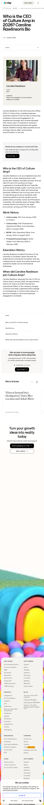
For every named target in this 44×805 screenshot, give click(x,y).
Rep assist (7, 675)
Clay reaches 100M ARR (32, 702)
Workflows (7, 719)
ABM (5, 670)
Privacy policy (8, 762)
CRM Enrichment (10, 683)
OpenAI (26, 664)
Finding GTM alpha (30, 700)
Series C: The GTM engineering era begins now (32, 706)
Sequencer (8, 706)
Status (26, 753)
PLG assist (7, 672)
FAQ (5, 752)
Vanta (26, 667)
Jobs (25, 747)
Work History (9, 328)
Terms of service (9, 765)
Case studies (28, 686)
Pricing (6, 727)
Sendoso (27, 672)
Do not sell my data (11, 767)
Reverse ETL (8, 678)
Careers (26, 744)
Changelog (8, 729)
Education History (11, 334)
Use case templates (11, 744)
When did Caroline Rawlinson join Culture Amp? (21, 340)
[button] (22, 48)
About (26, 741)
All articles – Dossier (10, 8)
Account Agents (9, 698)
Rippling (26, 681)
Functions (7, 721)
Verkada (26, 670)
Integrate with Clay (30, 750)
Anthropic (27, 675)
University (7, 741)
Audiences (7, 713)
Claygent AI (8, 695)
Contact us (28, 739)
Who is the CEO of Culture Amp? (16, 322)
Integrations (8, 724)
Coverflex (27, 678)
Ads (5, 703)
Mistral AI (27, 683)
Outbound (7, 681)
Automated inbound (11, 664)
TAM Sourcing (9, 686)
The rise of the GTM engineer (30, 696)
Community (8, 750)
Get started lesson (10, 739)
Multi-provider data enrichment (11, 709)
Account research (10, 667)
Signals (6, 716)
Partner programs (10, 747)
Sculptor (7, 701)
